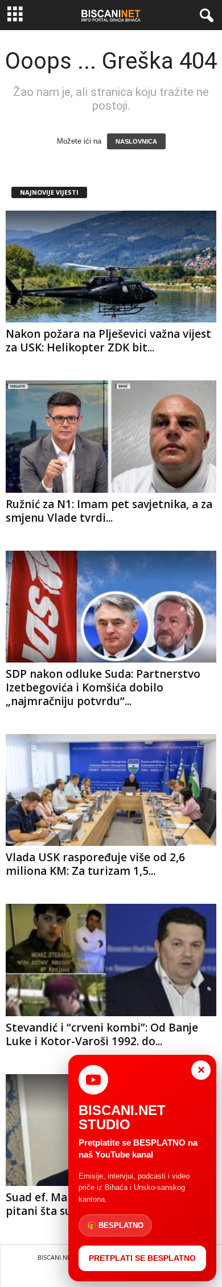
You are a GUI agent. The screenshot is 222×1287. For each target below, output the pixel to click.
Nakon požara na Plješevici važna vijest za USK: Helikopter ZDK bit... (108, 340)
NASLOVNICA (136, 141)
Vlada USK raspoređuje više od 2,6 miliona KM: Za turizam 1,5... (95, 864)
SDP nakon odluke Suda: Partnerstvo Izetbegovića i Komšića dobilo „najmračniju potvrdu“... (103, 687)
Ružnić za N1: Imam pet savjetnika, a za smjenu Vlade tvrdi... (109, 511)
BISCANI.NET (56, 1257)
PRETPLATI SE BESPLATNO (142, 1258)
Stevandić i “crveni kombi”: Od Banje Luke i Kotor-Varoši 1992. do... (102, 1034)
